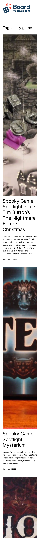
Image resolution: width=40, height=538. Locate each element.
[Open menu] (36, 8)
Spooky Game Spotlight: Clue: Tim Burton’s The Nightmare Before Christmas (19, 215)
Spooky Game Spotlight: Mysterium (18, 439)
